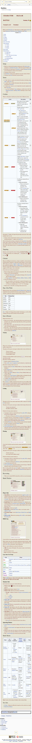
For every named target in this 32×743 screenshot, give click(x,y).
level (18, 589)
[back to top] (16, 732)
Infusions (19, 565)
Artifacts (11, 571)
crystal (13, 679)
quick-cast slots (22, 119)
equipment (10, 277)
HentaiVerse (10, 29)
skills (24, 515)
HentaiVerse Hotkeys (8, 706)
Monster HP (6, 599)
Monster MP (7, 604)
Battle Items (22, 137)
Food (10, 569)
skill (18, 109)
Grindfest (5, 677)
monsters (28, 29)
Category (3, 715)
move (18, 140)
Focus (26, 512)
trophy (13, 661)
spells (5, 81)
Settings (6, 705)
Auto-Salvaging (24, 559)
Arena (15, 89)
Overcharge (27, 159)
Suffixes (22, 277)
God (10, 598)
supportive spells (25, 495)
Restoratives (11, 565)
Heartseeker (12, 275)
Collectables (16, 571)
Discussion (5, 5)
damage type (29, 290)
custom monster (11, 627)
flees (10, 84)
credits (8, 363)
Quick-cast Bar (7, 515)
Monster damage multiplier (21, 640)
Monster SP (6, 607)
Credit (7, 578)
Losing (9, 9)
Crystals (10, 575)
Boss (11, 595)
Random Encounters (14, 67)
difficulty (8, 73)
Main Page (3, 720)
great (9, 384)
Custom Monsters (7, 624)
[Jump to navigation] (2, 1)
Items (16, 31)
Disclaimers (21, 741)
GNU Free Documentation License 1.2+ (10, 740)
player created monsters (23, 592)
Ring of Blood (17, 90)
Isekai (30, 559)
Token (11, 372)
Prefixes (18, 277)
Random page (3, 722)
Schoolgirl (10, 596)
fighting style (20, 265)
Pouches (9, 421)
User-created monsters (8, 426)
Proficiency (12, 31)
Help (2, 724)
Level (29, 663)
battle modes (27, 66)
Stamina (6, 381)
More (9, 4)
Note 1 (4, 311)
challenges (21, 658)
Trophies (10, 573)
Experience (8, 31)
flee (11, 75)
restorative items (16, 503)
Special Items (24, 565)
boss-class (20, 669)
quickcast (24, 113)
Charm (9, 378)
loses (24, 502)
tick (16, 468)
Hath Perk (14, 330)
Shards (30, 565)
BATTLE (6, 20)
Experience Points (15, 361)
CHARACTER (8, 16)
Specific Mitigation (21, 290)
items (10, 81)
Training (19, 149)
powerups (8, 380)
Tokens (10, 567)
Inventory (19, 141)
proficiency (18, 416)
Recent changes (4, 721)
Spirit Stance (23, 156)
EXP (26, 413)
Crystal (27, 676)
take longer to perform (22, 243)
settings (7, 516)
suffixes (15, 265)
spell (21, 109)
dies (12, 84)
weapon (14, 263)
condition (21, 417)
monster (24, 241)
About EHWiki (15, 741)
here (8, 620)
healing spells (22, 503)
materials (17, 559)
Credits (25, 31)
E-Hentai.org (3, 726)
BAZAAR (20, 16)
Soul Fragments (13, 375)
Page (2, 5)
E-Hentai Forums (4, 728)
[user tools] (29, 1)
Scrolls (15, 565)
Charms (25, 277)
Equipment (20, 31)
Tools (29, 5)
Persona (18, 131)
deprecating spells (26, 611)
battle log (20, 239)
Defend (22, 512)
